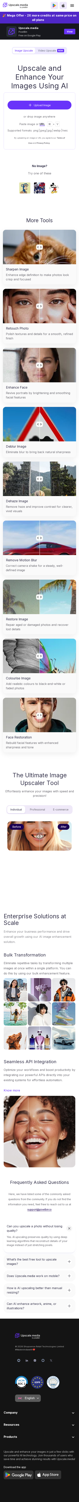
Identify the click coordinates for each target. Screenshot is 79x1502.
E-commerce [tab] (61, 809)
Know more (12, 1090)
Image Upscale (24, 50)
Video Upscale (50, 50)
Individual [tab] (16, 809)
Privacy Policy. (43, 143)
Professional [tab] (37, 809)
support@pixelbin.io (39, 1209)
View (70, 31)
